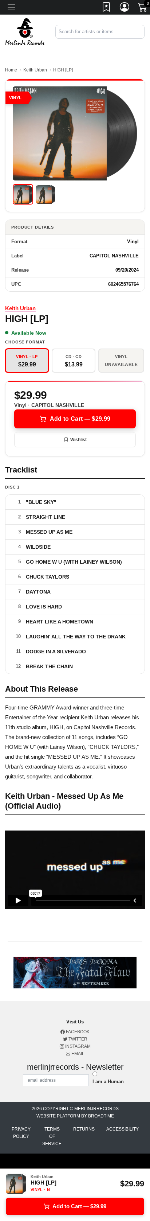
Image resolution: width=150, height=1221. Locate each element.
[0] (143, 8)
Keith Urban (35, 70)
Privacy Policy (21, 1133)
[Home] (24, 31)
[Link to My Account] (125, 8)
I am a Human (108, 1081)
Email (77, 1053)
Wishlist (78, 439)
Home (11, 70)
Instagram (77, 1046)
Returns (84, 1129)
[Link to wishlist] (107, 8)
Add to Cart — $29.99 (80, 419)
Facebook (77, 1031)
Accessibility (122, 1129)
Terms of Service (52, 1136)
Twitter (77, 1039)
